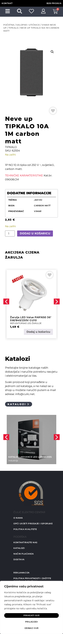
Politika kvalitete (25, 529)
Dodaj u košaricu (35, 233)
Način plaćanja (23, 553)
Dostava (19, 559)
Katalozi (19, 548)
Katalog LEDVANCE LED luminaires (30, 457)
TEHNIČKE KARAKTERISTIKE (24, 175)
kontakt (7, 3)
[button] (52, 52)
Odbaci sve (32, 628)
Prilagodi (31, 621)
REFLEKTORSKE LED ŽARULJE (25, 323)
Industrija (13, 460)
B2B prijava (54, 3)
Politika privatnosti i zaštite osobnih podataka (32, 580)
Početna (8, 25)
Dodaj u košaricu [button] (38, 331)
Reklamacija (21, 572)
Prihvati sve (31, 615)
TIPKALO (13, 28)
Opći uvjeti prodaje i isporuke (33, 523)
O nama (18, 518)
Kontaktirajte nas (25, 542)
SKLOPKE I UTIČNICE (28, 25)
